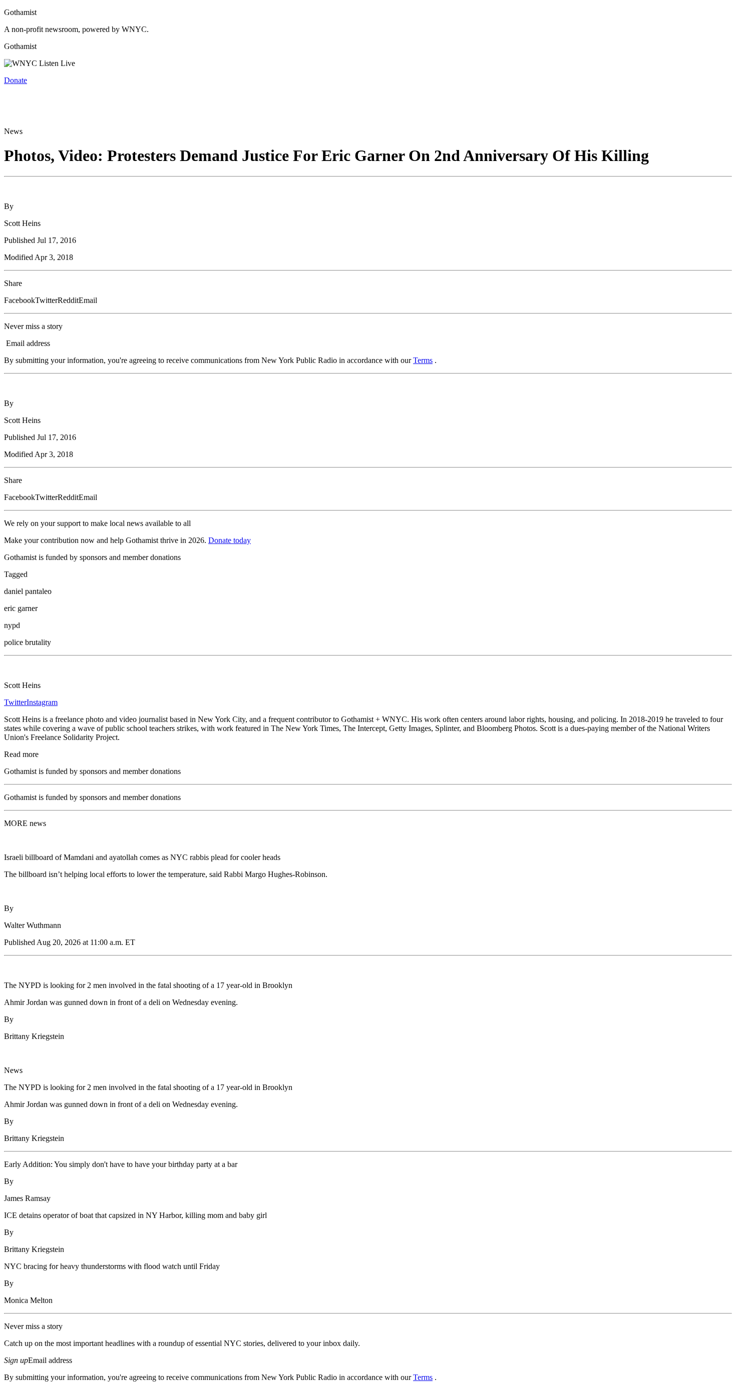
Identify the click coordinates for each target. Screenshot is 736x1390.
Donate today (229, 540)
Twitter (15, 702)
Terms (423, 360)
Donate (15, 80)
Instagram (42, 702)
